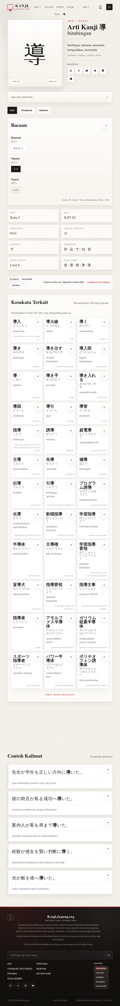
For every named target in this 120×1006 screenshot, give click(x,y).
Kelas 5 (15, 217)
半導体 (19, 544)
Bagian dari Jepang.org (60, 920)
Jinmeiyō (49, 6)
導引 (50, 406)
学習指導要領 (87, 546)
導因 (17, 406)
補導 (83, 459)
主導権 (52, 544)
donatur (56, 944)
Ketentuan (43, 973)
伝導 (17, 483)
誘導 (50, 430)
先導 (50, 459)
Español (100, 977)
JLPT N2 (70, 217)
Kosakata (26, 110)
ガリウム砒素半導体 (87, 622)
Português (101, 986)
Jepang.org (24, 1000)
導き (17, 348)
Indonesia (101, 968)
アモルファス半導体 (54, 622)
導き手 (52, 375)
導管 (83, 406)
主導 (17, 459)
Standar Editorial (20, 968)
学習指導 (87, 514)
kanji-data (27, 279)
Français (100, 982)
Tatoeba (16, 285)
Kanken (60, 6)
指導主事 (87, 584)
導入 (17, 321)
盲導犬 (19, 584)
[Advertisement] (60, 725)
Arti (12, 110)
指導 (17, 430)
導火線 (52, 321)
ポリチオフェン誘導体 (87, 660)
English (100, 973)
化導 (17, 514)
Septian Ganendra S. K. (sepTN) (98, 1000)
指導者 (19, 618)
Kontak (41, 968)
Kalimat (43, 110)
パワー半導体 (54, 658)
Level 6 (15, 265)
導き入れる (87, 377)
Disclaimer (15, 978)
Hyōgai (70, 6)
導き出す (54, 348)
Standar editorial (98, 282)
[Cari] (108, 955)
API (10, 963)
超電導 (85, 430)
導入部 (85, 348)
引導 (50, 483)
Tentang (42, 963)
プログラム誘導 (87, 485)
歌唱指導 (54, 514)
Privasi (12, 973)
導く (83, 321)
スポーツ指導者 (21, 658)
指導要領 (54, 584)
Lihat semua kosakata (60, 694)
